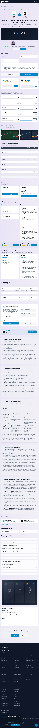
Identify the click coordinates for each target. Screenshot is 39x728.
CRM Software (3, 674)
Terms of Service (17, 703)
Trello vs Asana (29, 672)
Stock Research (16, 672)
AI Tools (2, 663)
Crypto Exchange (6, 6)
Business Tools (16, 683)
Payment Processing (17, 674)
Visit (15, 85)
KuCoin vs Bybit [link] (13, 6)
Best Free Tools (3, 689)
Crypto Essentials (4, 696)
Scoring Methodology (4, 703)
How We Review (16, 694)
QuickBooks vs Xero (29, 676)
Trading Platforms (17, 658)
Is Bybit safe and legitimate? (6, 570)
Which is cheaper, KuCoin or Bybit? (7, 564)
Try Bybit (22, 48)
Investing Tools (16, 681)
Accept (15, 724)
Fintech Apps (16, 679)
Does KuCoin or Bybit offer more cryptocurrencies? (10, 542)
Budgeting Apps (16, 662)
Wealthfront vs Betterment (30, 667)
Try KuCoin (16, 48)
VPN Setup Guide (29, 677)
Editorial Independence (5, 710)
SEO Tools (3, 669)
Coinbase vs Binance (30, 658)
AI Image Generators (4, 658)
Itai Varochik (26, 42)
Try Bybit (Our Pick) (10, 323)
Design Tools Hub (17, 705)
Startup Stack (3, 691)
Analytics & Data (3, 670)
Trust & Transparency (4, 708)
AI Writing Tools (3, 656)
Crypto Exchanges (17, 656)
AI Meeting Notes (4, 660)
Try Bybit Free (31, 331)
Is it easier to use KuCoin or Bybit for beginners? (10, 545)
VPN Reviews (3, 681)
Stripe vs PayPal (29, 674)
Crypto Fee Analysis (4, 701)
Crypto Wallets (16, 667)
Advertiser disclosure (21, 46)
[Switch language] (35, 2)
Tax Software (16, 665)
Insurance (15, 684)
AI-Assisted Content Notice (31, 46)
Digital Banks (16, 663)
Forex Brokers (16, 670)
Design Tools (3, 665)
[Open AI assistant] (36, 725)
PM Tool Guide (28, 679)
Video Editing (3, 667)
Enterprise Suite (3, 694)
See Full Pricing (9, 194)
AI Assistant (15, 696)
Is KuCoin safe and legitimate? (7, 567)
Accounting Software (17, 676)
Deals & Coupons (4, 712)
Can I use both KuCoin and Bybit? (7, 558)
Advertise (15, 698)
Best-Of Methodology (4, 705)
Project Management (4, 677)
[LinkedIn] (3, 652)
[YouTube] (1, 652)
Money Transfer (16, 677)
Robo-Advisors (16, 660)
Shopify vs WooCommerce (30, 665)
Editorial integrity (14, 46)
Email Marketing (3, 676)
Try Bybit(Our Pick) (28, 74)
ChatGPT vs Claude (29, 656)
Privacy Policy (16, 701)
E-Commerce (3, 679)
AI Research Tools (4, 662)
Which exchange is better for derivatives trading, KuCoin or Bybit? (12, 548)
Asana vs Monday (29, 670)
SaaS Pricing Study (4, 698)
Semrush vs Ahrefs (29, 662)
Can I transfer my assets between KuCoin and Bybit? (10, 551)
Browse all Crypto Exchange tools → (8, 524)
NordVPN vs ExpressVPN (30, 660)
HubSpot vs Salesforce (30, 663)
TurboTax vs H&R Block (30, 669)
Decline (6, 724)
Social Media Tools (4, 672)
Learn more (23, 9)
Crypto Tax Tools (17, 669)
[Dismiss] (19, 716)
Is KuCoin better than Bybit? (6, 554)
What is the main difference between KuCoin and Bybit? (11, 561)
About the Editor (16, 689)
